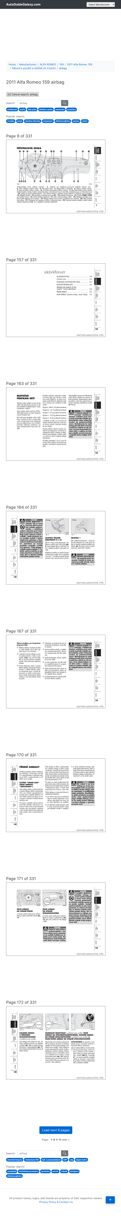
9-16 (58, 1139)
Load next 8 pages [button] (56, 1130)
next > (66, 1139)
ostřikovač (12, 109)
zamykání (11, 1171)
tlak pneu (32, 109)
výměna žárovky (32, 121)
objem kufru (81, 1160)
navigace (74, 1171)
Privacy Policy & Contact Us (56, 1202)
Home (12, 64)
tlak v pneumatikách (51, 1160)
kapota (76, 121)
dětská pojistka (63, 121)
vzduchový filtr (32, 1160)
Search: (10, 103)
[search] (64, 103)
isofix (22, 109)
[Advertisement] (60, 35)
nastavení (59, 109)
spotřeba (71, 109)
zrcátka (10, 121)
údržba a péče (45, 109)
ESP (65, 1160)
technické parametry (28, 1171)
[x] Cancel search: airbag (22, 94)
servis (55, 1171)
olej (71, 1160)
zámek (64, 1171)
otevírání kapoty (14, 1160)
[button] (110, 1200)
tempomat (48, 121)
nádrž (84, 121)
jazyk (19, 121)
